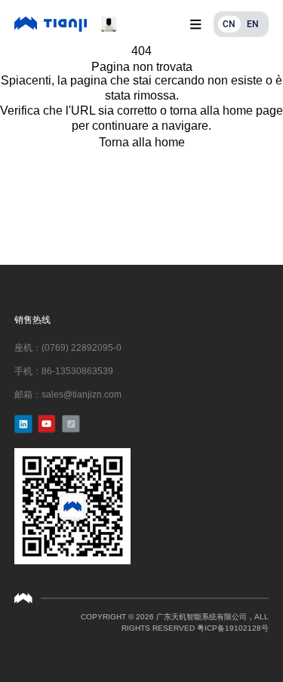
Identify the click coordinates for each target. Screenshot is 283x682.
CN (229, 24)
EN (253, 24)
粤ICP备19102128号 (233, 628)
